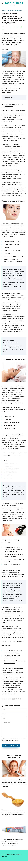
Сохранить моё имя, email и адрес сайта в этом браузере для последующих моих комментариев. (14, 740)
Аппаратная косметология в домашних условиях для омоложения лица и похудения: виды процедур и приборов (14, 780)
